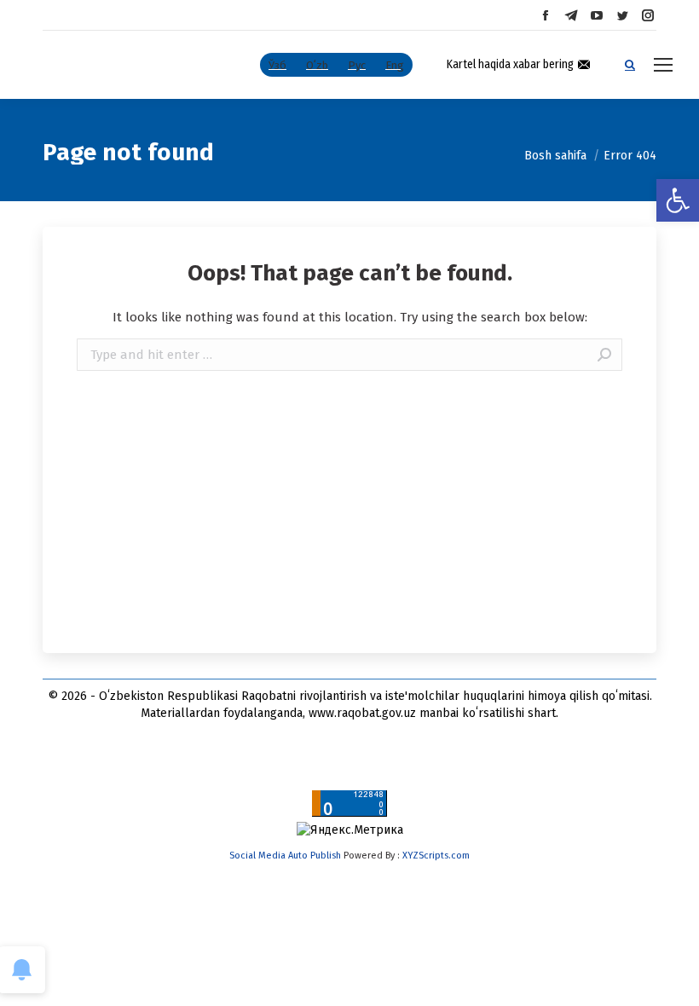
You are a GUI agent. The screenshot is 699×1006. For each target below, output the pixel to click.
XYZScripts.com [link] (436, 855)
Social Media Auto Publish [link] (285, 855)
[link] (677, 200)
